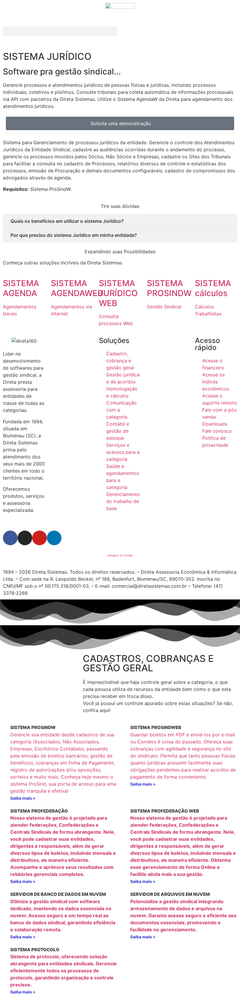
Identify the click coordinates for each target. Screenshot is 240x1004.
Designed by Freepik (120, 555)
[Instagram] (25, 538)
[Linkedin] (54, 538)
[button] (60, 31)
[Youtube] (39, 538)
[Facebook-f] (10, 538)
